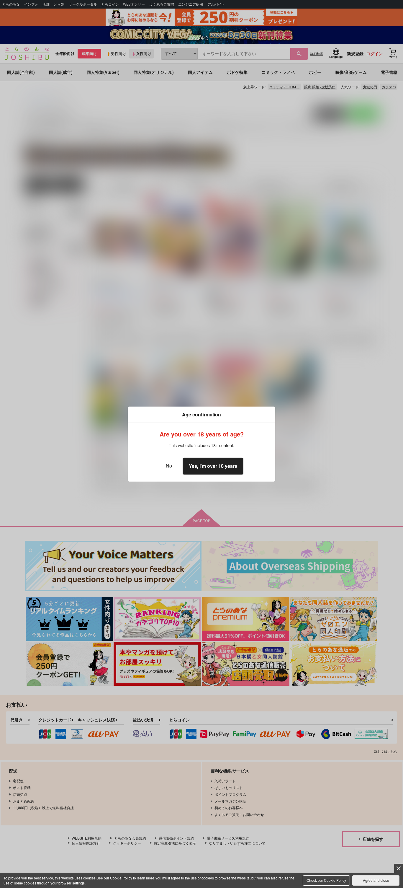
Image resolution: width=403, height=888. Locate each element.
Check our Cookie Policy (326, 880)
